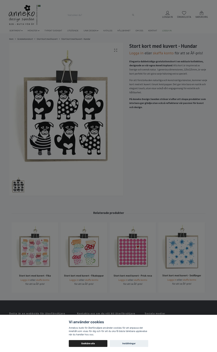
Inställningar (129, 343)
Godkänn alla (88, 343)
